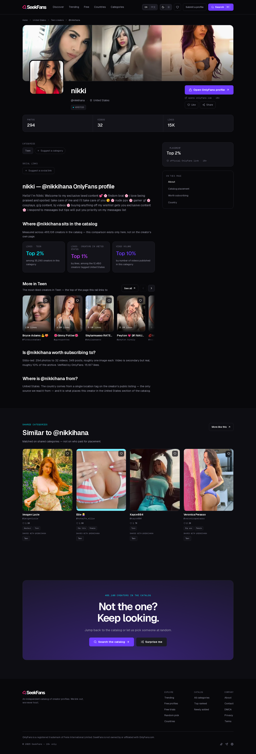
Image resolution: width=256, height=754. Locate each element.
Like (193, 104)
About (171, 181)
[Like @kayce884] (175, 454)
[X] (221, 744)
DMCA (228, 709)
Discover (58, 7)
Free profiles (171, 703)
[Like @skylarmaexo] (109, 300)
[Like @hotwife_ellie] (121, 454)
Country (172, 202)
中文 (153, 7)
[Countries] (232, 744)
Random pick (171, 715)
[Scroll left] (143, 288)
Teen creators (57, 20)
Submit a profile (195, 7)
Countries (100, 7)
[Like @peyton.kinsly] (140, 300)
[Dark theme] (163, 7)
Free (86, 7)
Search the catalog (111, 642)
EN (146, 7)
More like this (219, 426)
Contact (229, 703)
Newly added (201, 709)
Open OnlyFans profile (209, 90)
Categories (117, 7)
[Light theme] (168, 7)
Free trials (169, 709)
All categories (202, 697)
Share (209, 104)
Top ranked (200, 703)
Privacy (229, 715)
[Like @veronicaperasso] (229, 454)
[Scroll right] (151, 288)
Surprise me (153, 642)
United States (39, 20)
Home (25, 20)
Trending (74, 7)
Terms (228, 721)
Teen (28, 150)
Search (222, 7)
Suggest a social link (40, 170)
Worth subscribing (178, 195)
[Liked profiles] (177, 7)
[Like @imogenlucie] (68, 454)
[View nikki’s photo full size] (46, 77)
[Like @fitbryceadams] (46, 300)
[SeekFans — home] (34, 7)
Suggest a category (52, 150)
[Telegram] (226, 744)
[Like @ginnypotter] (77, 300)
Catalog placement (178, 188)
